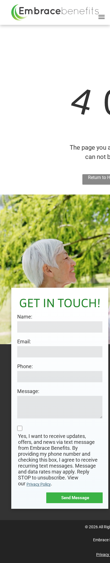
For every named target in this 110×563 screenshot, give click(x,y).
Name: (24, 317)
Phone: (25, 366)
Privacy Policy (39, 484)
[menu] (101, 17)
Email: (24, 341)
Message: (28, 391)
